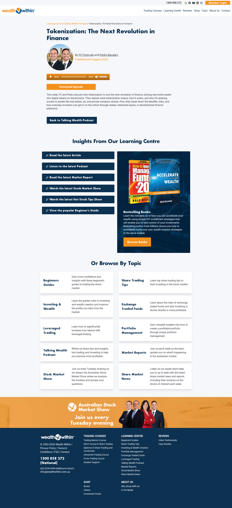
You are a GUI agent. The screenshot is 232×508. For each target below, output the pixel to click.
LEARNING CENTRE (132, 436)
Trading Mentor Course (95, 440)
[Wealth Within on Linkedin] (197, 3)
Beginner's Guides (129, 440)
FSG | (57, 451)
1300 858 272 (173, 2)
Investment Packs (92, 494)
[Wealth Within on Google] (185, 3)
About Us (214, 10)
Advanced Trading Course (96, 454)
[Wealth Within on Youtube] (193, 3)
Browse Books (137, 242)
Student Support (92, 462)
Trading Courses (152, 10)
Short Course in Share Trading (98, 444)
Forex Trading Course (94, 458)
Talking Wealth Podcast (75, 23)
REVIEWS (164, 436)
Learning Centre (172, 10)
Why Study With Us (130, 486)
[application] (78, 77)
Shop (197, 10)
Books (87, 486)
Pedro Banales (109, 55)
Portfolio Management (132, 451)
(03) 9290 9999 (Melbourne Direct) (57, 468)
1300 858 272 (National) (52, 460)
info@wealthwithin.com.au (55, 471)
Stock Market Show (130, 470)
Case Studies (165, 444)
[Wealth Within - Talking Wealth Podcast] (201, 3)
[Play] (50, 76)
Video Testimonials (168, 440)
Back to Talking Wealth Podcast (72, 120)
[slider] (103, 76)
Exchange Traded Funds (133, 455)
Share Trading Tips (130, 444)
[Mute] (96, 76)
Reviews (187, 10)
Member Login (218, 2)
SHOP (87, 482)
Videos (87, 490)
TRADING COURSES (95, 436)
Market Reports (128, 466)
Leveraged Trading (130, 459)
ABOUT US (127, 482)
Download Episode (71, 86)
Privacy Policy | (48, 448)
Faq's (205, 10)
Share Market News (130, 474)
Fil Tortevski (86, 55)
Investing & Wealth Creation (134, 448)
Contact (225, 10)
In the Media (127, 490)
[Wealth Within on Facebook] (189, 3)
